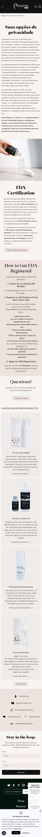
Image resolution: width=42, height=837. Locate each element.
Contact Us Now (21, 398)
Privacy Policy (17, 828)
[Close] (40, 811)
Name (4, 751)
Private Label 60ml (20, 676)
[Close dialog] (41, 783)
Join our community (13, 791)
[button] (2, 6)
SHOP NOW (21, 684)
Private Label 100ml (19, 473)
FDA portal (22, 371)
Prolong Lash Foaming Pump (19, 608)
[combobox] (30, 803)
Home (3, 15)
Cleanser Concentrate (19, 542)
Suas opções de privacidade (14, 15)
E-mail (4, 761)
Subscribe (21, 772)
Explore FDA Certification (17, 250)
